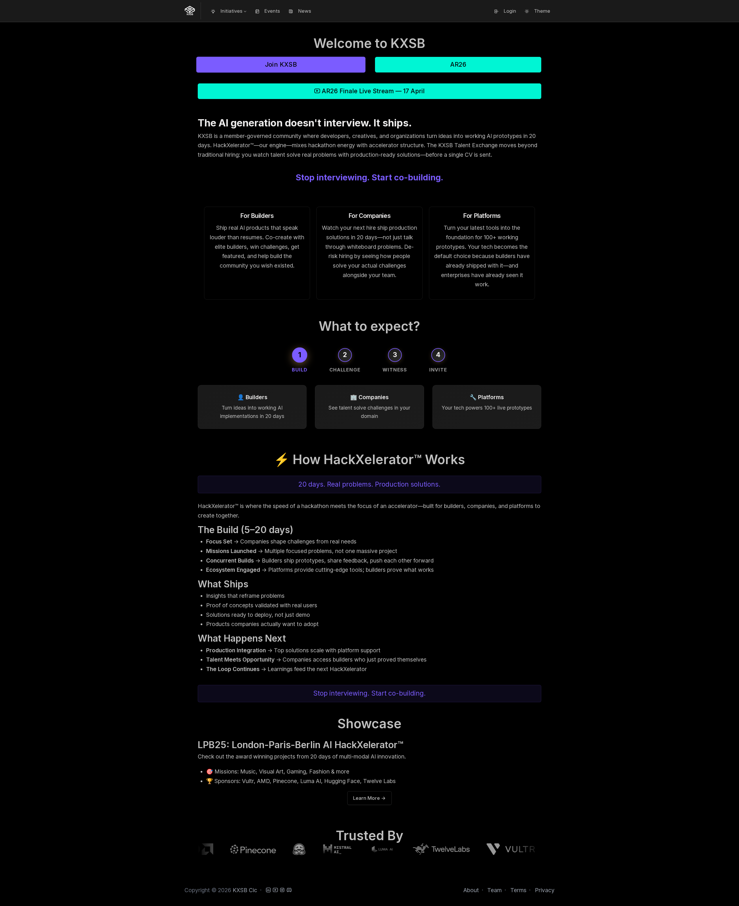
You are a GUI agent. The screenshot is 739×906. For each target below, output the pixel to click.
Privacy (545, 890)
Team (494, 890)
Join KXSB (281, 64)
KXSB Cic (245, 890)
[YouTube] (275, 890)
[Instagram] (282, 890)
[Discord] (289, 890)
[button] (229, 11)
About (471, 890)
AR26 (458, 64)
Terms (518, 890)
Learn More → (369, 798)
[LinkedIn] (268, 890)
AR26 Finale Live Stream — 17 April (372, 91)
